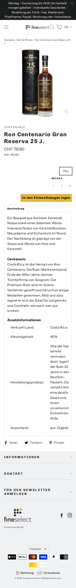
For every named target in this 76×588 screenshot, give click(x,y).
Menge (57, 178)
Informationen (22, 457)
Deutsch (35, 549)
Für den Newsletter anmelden (27, 492)
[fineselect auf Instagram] (69, 515)
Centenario (14, 127)
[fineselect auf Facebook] (61, 515)
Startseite (9, 40)
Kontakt (13, 474)
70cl (66, 171)
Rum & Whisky (25, 40)
